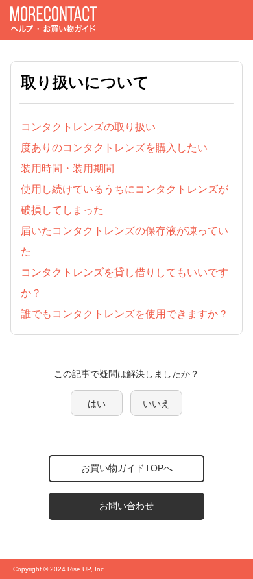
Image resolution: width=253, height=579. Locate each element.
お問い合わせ (126, 505)
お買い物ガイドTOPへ (127, 468)
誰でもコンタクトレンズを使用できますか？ (124, 313)
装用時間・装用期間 (67, 168)
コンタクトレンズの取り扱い (88, 126)
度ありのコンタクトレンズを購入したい (114, 147)
